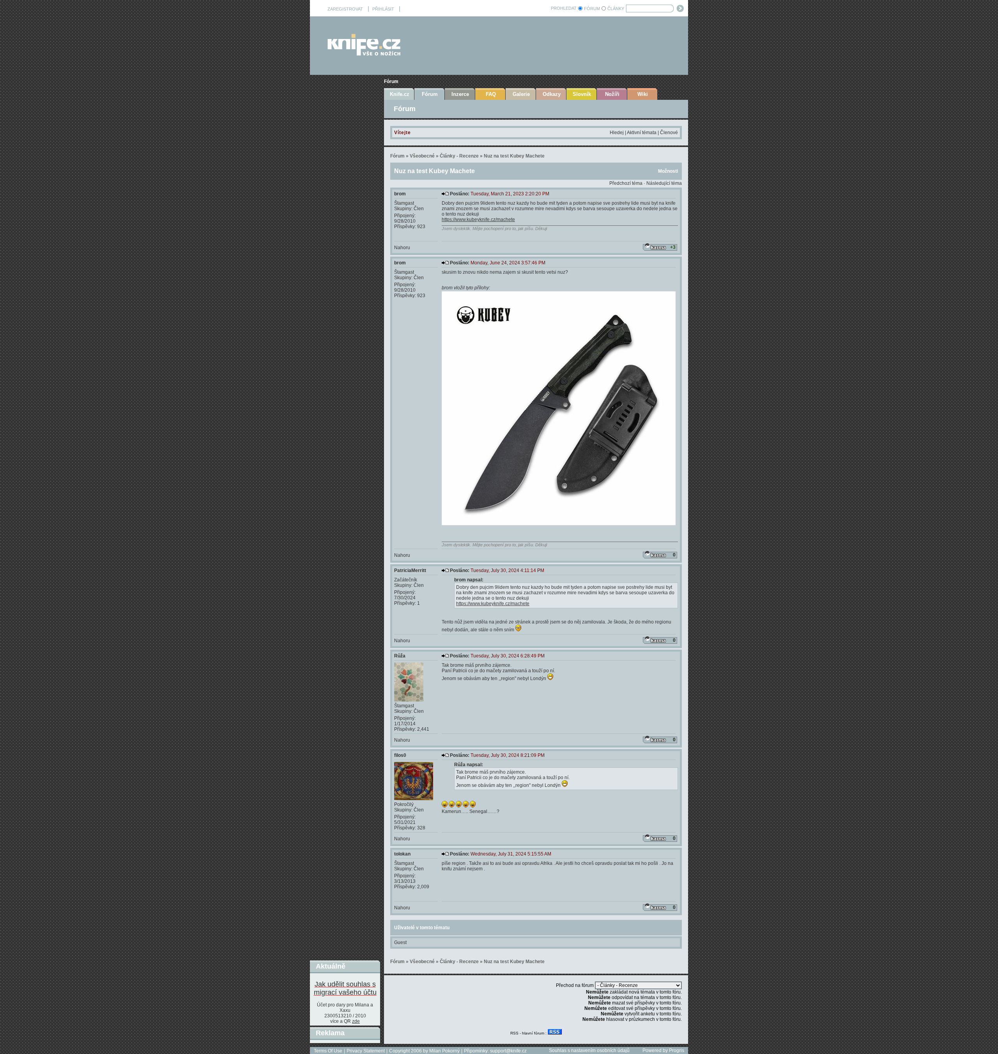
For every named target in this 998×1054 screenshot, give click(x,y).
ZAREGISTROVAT (345, 9)
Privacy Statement (366, 1051)
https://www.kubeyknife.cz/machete (478, 219)
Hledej (617, 132)
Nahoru (402, 247)
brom (400, 194)
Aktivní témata (641, 132)
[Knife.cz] (364, 53)
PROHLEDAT (564, 8)
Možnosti (668, 171)
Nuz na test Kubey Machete (514, 156)
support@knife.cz (508, 1051)
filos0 (400, 755)
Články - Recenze (459, 156)
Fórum (391, 81)
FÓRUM (592, 8)
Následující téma (664, 183)
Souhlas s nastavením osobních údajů (589, 1050)
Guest (400, 942)
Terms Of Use (328, 1051)
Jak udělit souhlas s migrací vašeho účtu (345, 988)
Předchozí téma (625, 183)
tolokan (402, 854)
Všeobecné (422, 156)
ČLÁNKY (615, 8)
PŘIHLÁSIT (383, 9)
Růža (399, 656)
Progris (676, 1050)
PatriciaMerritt (410, 570)
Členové (669, 132)
